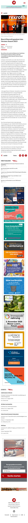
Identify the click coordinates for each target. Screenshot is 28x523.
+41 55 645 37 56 (14, 507)
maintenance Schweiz (6, 392)
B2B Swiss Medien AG (14, 502)
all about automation (6, 404)
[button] (20, 155)
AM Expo (3, 425)
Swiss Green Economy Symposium (10, 414)
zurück (5, 13)
